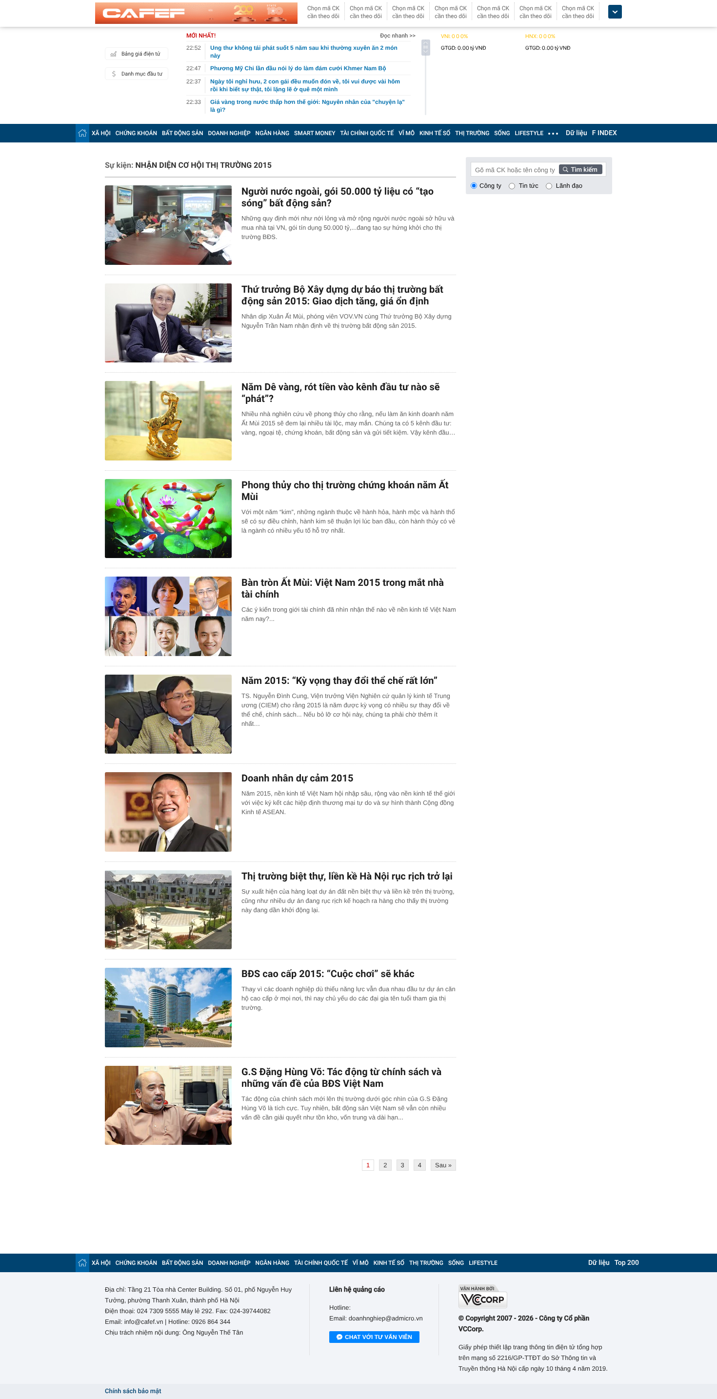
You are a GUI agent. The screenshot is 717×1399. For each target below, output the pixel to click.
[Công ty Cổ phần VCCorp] (535, 1296)
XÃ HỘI (101, 133)
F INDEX (604, 133)
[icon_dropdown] (615, 12)
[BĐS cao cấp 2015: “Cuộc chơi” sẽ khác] (168, 1007)
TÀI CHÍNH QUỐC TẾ (367, 133)
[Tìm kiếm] (581, 169)
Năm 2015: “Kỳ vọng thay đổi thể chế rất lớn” (339, 680)
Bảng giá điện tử (140, 54)
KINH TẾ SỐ (434, 133)
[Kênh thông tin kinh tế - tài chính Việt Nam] (196, 13)
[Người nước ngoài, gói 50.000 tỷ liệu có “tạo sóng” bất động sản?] (168, 225)
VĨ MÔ (406, 133)
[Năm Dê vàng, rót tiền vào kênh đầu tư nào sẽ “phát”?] (168, 420)
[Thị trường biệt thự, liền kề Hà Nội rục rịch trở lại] (168, 910)
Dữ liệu (576, 133)
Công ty (490, 185)
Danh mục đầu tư (141, 74)
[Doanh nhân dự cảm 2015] (168, 812)
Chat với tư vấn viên (378, 1337)
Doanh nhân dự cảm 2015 (297, 778)
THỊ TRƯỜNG (472, 133)
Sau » (443, 1165)
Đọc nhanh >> (398, 35)
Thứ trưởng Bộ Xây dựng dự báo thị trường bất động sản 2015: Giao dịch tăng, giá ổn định (342, 295)
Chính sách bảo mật (133, 1391)
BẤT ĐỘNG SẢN (182, 133)
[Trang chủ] (82, 133)
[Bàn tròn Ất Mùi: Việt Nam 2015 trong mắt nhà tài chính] (168, 616)
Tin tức (528, 185)
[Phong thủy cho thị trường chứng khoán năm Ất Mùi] (168, 519)
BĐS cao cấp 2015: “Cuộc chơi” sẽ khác (328, 973)
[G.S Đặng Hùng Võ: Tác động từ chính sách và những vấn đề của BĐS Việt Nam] (168, 1105)
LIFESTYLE (529, 133)
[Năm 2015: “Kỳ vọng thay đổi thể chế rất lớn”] (168, 714)
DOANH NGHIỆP (229, 133)
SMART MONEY (314, 133)
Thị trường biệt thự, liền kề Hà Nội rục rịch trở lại (347, 876)
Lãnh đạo (569, 185)
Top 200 (627, 1263)
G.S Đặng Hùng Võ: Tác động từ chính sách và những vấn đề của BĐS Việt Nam (341, 1077)
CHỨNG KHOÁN (136, 133)
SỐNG (502, 133)
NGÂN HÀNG (273, 133)
